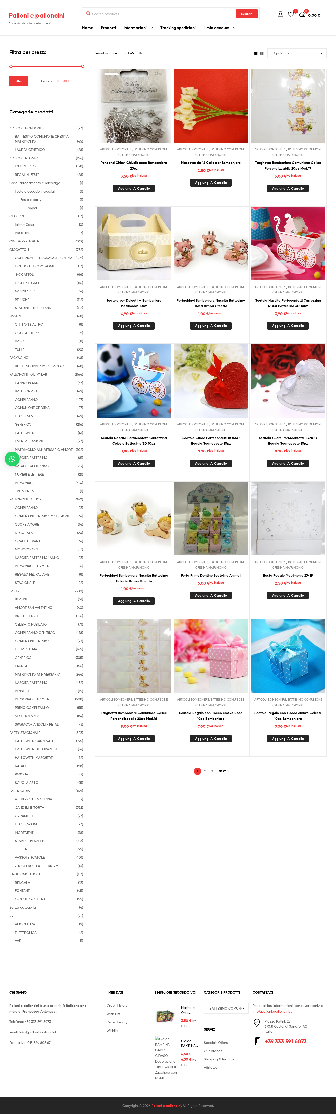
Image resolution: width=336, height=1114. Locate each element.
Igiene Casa (24, 224)
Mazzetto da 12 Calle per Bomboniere (211, 163)
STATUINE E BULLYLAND (33, 308)
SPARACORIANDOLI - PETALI (37, 724)
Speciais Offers (216, 1042)
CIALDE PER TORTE (24, 241)
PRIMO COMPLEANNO (32, 707)
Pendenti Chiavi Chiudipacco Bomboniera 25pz (134, 166)
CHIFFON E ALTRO (29, 324)
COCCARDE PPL (27, 333)
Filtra (19, 81)
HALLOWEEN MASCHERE (34, 757)
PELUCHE (22, 299)
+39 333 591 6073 (38, 1021)
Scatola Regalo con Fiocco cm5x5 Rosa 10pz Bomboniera (211, 716)
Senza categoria (22, 907)
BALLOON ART (26, 391)
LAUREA (21, 666)
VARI (12, 916)
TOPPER (21, 849)
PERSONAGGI (25, 483)
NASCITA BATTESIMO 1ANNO (37, 557)
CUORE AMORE (27, 524)
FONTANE (22, 890)
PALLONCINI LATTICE (25, 499)
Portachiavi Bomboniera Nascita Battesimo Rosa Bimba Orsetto (211, 303)
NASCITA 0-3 (25, 291)
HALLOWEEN (24, 433)
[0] (291, 14)
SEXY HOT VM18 (27, 716)
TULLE (19, 349)
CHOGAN (16, 216)
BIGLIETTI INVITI (27, 616)
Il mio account (216, 27)
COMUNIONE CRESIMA (32, 407)
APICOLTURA (25, 924)
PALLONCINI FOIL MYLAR (28, 374)
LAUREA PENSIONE (29, 441)
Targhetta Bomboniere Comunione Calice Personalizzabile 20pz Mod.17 (288, 166)
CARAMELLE (24, 816)
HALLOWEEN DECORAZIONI (36, 749)
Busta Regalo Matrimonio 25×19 (288, 575)
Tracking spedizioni (178, 27)
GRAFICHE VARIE (28, 541)
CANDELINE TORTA (29, 807)
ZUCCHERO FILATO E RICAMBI (38, 866)
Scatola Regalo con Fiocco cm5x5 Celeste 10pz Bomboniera (288, 716)
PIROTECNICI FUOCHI (25, 874)
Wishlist (112, 1030)
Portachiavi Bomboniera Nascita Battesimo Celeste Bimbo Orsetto (134, 578)
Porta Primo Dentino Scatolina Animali (211, 575)
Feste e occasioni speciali (35, 191)
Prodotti (108, 27)
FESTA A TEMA (26, 649)
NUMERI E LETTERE (29, 474)
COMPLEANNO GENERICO (35, 632)
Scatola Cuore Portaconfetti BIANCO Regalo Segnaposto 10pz (288, 441)
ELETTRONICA (26, 932)
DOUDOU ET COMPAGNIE (35, 266)
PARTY (14, 591)
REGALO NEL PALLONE (32, 574)
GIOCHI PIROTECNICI (31, 899)
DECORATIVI (24, 416)
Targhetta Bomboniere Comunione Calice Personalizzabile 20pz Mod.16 (134, 716)
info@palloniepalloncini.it (39, 1032)
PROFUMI (22, 233)
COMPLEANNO (26, 399)
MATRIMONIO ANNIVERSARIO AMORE (44, 449)
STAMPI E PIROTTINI (30, 841)
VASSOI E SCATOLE (30, 857)
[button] (12, 459)
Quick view (146, 109)
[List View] (262, 53)
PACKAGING (18, 357)
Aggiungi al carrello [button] (134, 188)
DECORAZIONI (26, 824)
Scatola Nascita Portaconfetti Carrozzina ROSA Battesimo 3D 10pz (288, 303)
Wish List (113, 1014)
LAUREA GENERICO (30, 149)
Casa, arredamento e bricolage (34, 183)
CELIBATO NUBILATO (31, 624)
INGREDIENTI (24, 832)
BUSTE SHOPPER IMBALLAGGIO (39, 366)
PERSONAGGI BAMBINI (32, 566)
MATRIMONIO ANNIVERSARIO (37, 674)
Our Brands (213, 1051)
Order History (117, 1005)
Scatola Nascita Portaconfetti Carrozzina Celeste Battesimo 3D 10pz (134, 441)
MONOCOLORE (27, 549)
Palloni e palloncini (36, 15)
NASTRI (15, 316)
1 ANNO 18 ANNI (27, 383)
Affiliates (210, 1067)
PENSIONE (22, 691)
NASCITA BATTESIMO (31, 457)
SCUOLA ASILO (26, 782)
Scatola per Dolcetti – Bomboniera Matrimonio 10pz (134, 303)
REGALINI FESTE (27, 174)
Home (87, 27)
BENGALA (22, 882)
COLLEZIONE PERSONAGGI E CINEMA (43, 258)
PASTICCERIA (19, 791)
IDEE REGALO (25, 166)
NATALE (21, 766)
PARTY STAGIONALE (24, 732)
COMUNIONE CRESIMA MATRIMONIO (43, 516)
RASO (19, 341)
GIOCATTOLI (19, 249)
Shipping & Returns (219, 1059)
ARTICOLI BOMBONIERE (116, 149)
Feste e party (30, 199)
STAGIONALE (25, 583)
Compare (134, 109)
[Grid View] (256, 53)
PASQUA (21, 774)
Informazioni (135, 27)
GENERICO (23, 424)
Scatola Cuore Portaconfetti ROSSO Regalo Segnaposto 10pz (211, 441)
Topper (31, 208)
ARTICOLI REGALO (23, 158)
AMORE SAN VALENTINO (33, 607)
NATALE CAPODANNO (32, 466)
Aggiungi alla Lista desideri (122, 109)
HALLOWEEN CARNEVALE (34, 741)
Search (246, 14)
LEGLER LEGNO (27, 283)
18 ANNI (21, 599)
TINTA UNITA (24, 491)
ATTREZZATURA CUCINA (33, 799)
